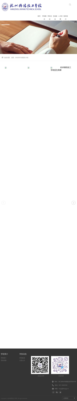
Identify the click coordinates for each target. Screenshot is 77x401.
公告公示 (22, 360)
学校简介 (4, 354)
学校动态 (23, 354)
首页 (39, 16)
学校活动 (50, 17)
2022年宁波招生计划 (21, 57)
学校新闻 (22, 358)
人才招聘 (60, 17)
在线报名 (55, 17)
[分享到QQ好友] (60, 392)
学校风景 (3, 360)
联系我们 (66, 17)
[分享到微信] (57, 392)
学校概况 (44, 17)
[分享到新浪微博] (53, 392)
